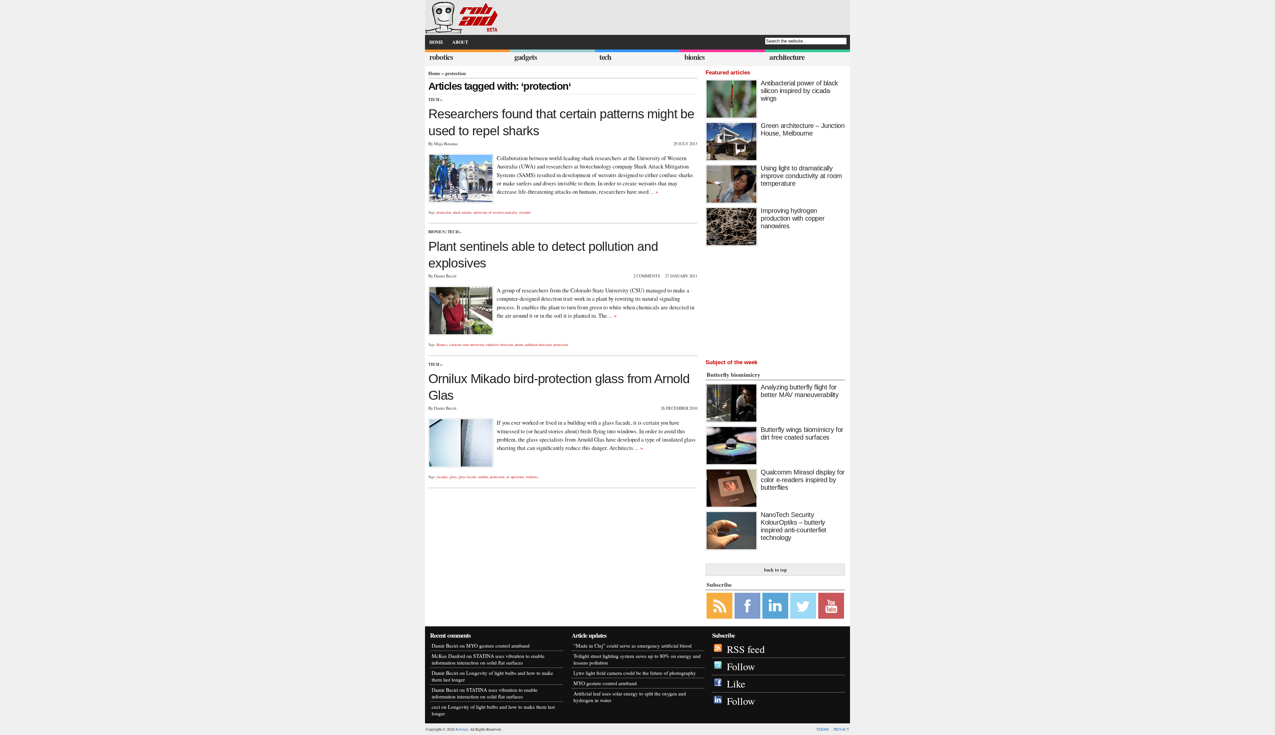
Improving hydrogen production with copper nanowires (792, 218)
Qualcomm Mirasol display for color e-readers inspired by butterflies (803, 480)
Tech (433, 99)
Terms (822, 729)
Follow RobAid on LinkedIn (775, 606)
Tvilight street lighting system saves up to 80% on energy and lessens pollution (637, 659)
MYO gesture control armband (498, 645)
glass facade (467, 476)
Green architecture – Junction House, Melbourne (802, 129)
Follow (741, 666)
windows (532, 476)
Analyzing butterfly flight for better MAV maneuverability (800, 390)
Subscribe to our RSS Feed (719, 606)
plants (519, 344)
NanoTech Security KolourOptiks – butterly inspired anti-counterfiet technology (793, 526)
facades (442, 476)
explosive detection (499, 344)
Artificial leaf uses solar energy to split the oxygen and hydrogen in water (629, 696)
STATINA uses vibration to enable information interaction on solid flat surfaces (488, 659)
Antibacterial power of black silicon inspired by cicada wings (799, 90)
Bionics (436, 232)
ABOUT (460, 42)
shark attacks (462, 212)
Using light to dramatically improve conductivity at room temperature (801, 175)
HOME (436, 42)
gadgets (525, 57)
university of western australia (495, 212)
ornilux (483, 476)
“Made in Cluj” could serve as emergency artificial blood (632, 645)
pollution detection (538, 344)
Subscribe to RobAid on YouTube (831, 606)
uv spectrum (515, 476)
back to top (775, 569)
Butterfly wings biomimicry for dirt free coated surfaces (802, 433)
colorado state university (466, 344)
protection (444, 212)
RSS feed (746, 649)
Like (736, 683)
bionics (694, 57)
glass (453, 476)
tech (605, 57)
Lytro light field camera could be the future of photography (634, 673)
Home (434, 73)
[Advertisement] (775, 301)
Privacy (841, 729)
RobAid (462, 729)
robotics (441, 57)
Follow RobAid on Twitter (803, 606)
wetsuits (525, 212)
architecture (787, 57)
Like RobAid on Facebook (747, 606)
